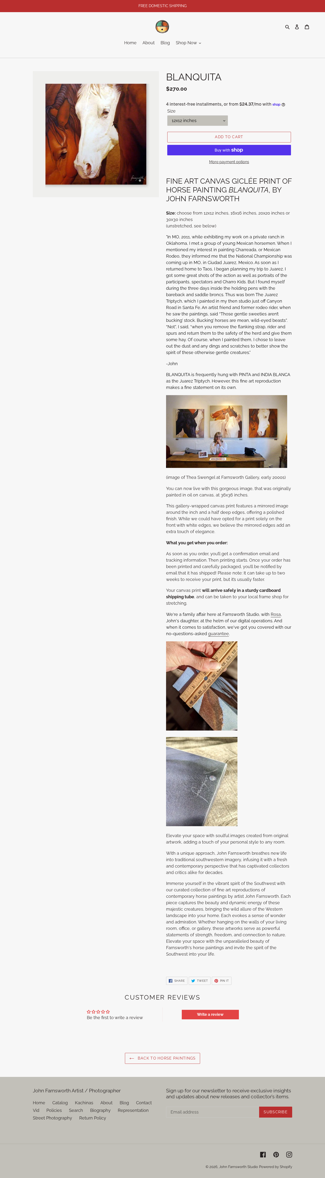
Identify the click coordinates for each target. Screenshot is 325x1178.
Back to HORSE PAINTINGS (166, 1058)
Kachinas (84, 1102)
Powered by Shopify (275, 1167)
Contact (144, 1102)
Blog (124, 1102)
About (106, 1102)
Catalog (60, 1102)
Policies (54, 1110)
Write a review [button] (210, 1014)
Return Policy (92, 1117)
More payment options (229, 162)
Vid (36, 1110)
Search (76, 1110)
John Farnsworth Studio (238, 1167)
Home (39, 1102)
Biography (100, 1110)
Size (171, 110)
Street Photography (52, 1117)
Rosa (276, 614)
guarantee (218, 633)
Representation (133, 1110)
